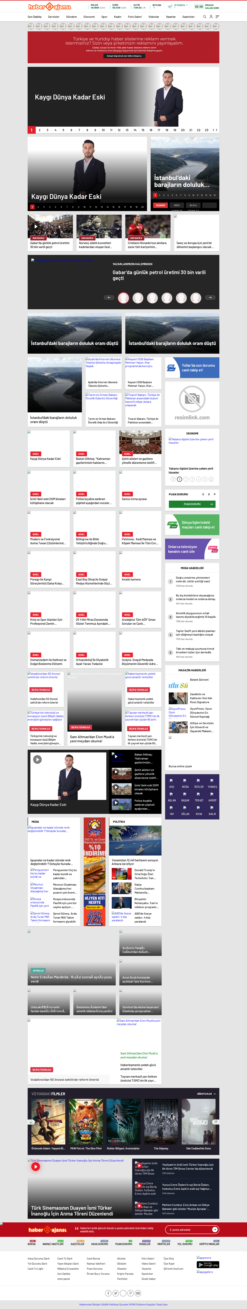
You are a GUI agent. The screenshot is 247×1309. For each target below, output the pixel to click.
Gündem (71, 16)
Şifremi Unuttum (173, 1268)
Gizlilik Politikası (110, 1304)
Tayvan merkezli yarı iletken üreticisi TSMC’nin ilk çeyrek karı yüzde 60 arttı (138, 1078)
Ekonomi (89, 16)
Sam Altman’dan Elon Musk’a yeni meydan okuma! (139, 1055)
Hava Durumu (99, 1243)
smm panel (63, 1278)
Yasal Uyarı (162, 1304)
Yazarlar (171, 16)
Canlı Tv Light (35, 1268)
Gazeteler (188, 16)
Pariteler (163, 1243)
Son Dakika (34, 16)
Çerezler (124, 1304)
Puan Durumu (123, 1243)
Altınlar (121, 1258)
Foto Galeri (135, 16)
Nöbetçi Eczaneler (68, 1268)
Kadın (117, 16)
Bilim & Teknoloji (193, 206)
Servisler (53, 16)
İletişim (96, 1304)
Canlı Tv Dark (65, 1258)
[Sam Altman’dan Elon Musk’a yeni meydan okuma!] (139, 1034)
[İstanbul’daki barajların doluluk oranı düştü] (55, 384)
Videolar (153, 16)
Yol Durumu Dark (37, 1263)
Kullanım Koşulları (146, 1304)
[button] (31, 130)
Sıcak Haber (149, 1278)
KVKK (133, 1304)
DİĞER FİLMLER (204, 1093)
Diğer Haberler (177, 206)
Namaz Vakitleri (53, 1243)
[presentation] (213, 129)
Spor (104, 16)
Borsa (32, 1243)
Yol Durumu (184, 1243)
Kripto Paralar (209, 1243)
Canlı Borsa (93, 1258)
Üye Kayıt (169, 1263)
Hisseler (144, 1243)
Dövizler (122, 1263)
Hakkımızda (85, 1304)
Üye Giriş (169, 1258)
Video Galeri (149, 1263)
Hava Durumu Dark (39, 1258)
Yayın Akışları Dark (68, 1263)
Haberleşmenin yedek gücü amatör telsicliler (138, 1067)
